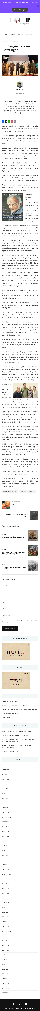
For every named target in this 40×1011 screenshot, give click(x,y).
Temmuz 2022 (6, 993)
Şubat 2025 (5, 846)
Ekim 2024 (5, 865)
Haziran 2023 (6, 941)
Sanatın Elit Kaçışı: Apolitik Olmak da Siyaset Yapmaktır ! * (18, 745)
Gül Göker (23, 491)
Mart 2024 (5, 898)
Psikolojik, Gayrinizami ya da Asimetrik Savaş (14, 706)
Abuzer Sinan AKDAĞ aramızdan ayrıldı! (13, 537)
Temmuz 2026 (6, 770)
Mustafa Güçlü (20, 90)
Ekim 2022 (5, 979)
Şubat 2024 (5, 903)
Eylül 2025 (5, 812)
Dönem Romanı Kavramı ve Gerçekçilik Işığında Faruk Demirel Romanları (19, 740)
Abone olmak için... (20, 9)
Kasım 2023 (5, 917)
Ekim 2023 (5, 922)
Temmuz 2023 (6, 936)
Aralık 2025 (5, 798)
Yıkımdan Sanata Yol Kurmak (10, 714)
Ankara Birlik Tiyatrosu (10, 491)
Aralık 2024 (5, 855)
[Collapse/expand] (38, 6)
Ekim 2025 (5, 808)
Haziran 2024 (6, 884)
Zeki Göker (32, 491)
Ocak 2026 (5, 793)
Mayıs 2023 (5, 945)
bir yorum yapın (20, 94)
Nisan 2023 (5, 950)
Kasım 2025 (5, 803)
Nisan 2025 (5, 836)
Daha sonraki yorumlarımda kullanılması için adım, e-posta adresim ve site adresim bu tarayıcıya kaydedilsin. (20, 622)
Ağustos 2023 (6, 931)
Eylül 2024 (5, 869)
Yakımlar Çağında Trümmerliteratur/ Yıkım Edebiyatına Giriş (14, 568)
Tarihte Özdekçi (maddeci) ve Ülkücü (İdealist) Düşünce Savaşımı (19, 710)
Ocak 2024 (5, 907)
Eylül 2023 (5, 926)
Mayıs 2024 (5, 888)
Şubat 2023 (5, 960)
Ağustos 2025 (6, 817)
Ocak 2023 (5, 964)
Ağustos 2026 (6, 765)
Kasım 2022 (5, 974)
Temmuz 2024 (6, 879)
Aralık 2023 (5, 912)
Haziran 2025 (6, 827)
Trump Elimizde (6, 718)
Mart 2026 (5, 789)
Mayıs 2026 (5, 779)
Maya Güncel (14, 42)
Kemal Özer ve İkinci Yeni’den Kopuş (12, 731)
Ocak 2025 (5, 850)
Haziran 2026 (6, 774)
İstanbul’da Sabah (7, 751)
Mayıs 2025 (5, 831)
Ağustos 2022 (6, 988)
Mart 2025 (5, 841)
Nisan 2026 (5, 784)
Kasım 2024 (5, 860)
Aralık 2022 (5, 969)
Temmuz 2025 (6, 822)
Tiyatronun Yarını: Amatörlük (10, 735)
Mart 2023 (5, 955)
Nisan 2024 (5, 893)
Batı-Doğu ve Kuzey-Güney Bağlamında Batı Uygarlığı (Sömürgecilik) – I (13, 553)
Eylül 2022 (5, 983)
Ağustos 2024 (6, 874)
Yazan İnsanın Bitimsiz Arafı (9, 702)
